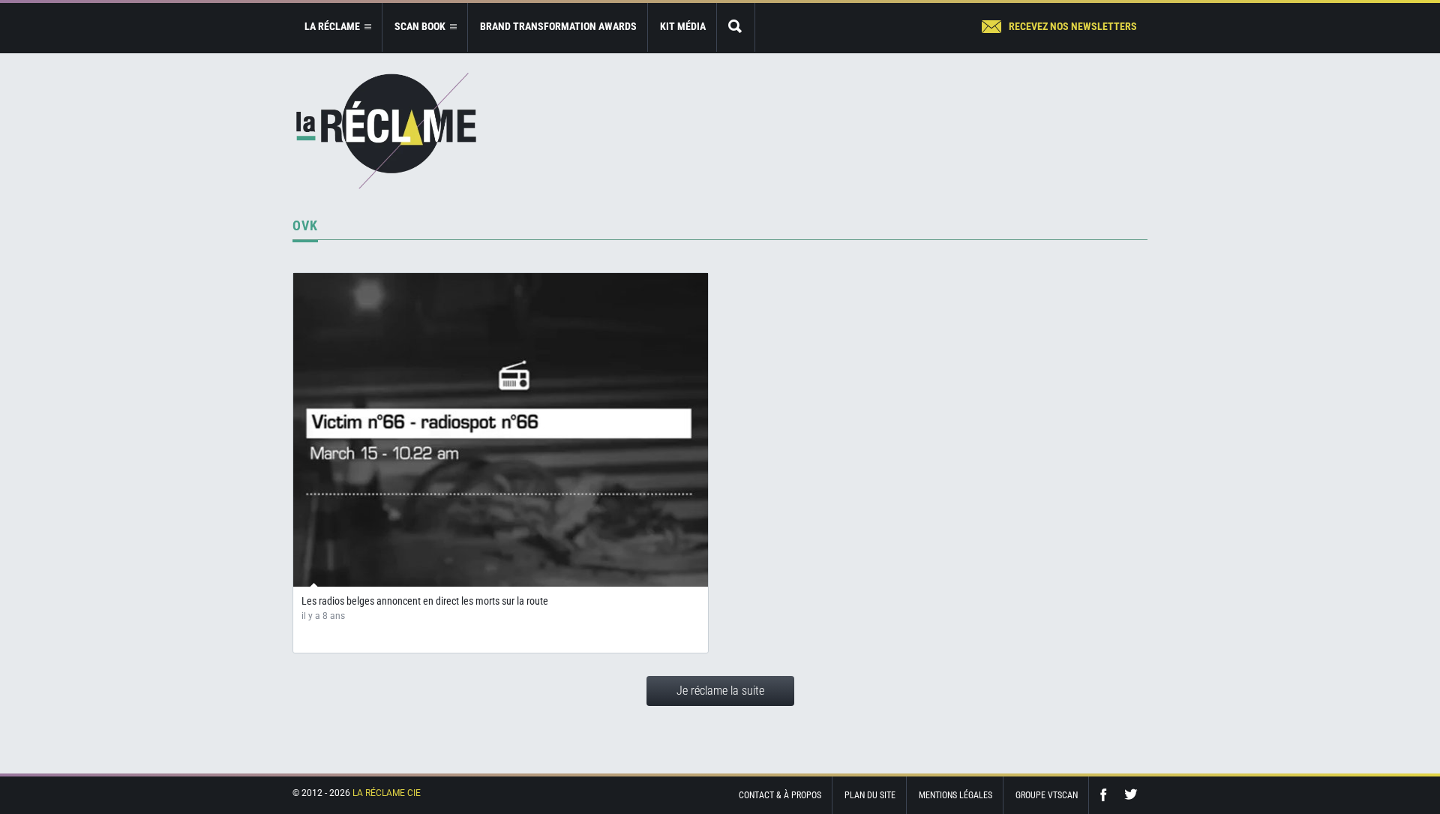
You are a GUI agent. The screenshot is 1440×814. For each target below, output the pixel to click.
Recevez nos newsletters (1073, 26)
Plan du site (870, 795)
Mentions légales (955, 795)
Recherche (735, 27)
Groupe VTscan (1047, 795)
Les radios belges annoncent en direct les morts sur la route (425, 601)
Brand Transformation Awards (558, 26)
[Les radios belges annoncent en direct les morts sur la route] (500, 430)
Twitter (1131, 794)
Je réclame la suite (720, 690)
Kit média (683, 26)
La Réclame (386, 131)
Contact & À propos (780, 795)
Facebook (1107, 794)
